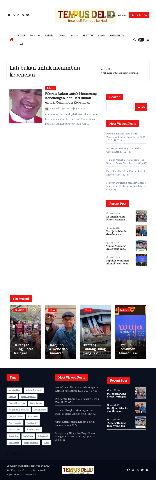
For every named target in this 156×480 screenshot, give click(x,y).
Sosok (101, 35)
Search (114, 97)
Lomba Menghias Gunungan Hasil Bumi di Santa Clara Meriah (125, 161)
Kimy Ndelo (33, 416)
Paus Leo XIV (32, 423)
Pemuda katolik (15, 429)
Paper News (13, 474)
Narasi (62, 35)
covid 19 (12, 396)
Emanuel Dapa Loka (60, 108)
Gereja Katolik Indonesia (19, 410)
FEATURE (88, 35)
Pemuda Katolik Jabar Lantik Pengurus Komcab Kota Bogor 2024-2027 (126, 137)
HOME (21, 35)
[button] (148, 40)
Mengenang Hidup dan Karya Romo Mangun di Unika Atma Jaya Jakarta (126, 184)
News (52, 310)
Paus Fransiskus (15, 423)
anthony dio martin (34, 390)
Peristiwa (35, 35)
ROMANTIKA (117, 35)
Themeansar (29, 474)
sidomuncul (43, 436)
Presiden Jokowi (33, 429)
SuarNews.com (114, 278)
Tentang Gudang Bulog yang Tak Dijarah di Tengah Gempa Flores (116, 250)
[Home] (11, 39)
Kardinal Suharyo (16, 416)
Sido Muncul (14, 442)
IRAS (20, 43)
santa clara (28, 436)
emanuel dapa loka (17, 403)
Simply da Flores (31, 442)
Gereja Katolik (36, 403)
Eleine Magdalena (28, 396)
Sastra (74, 35)
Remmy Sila (13, 436)
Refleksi (49, 35)
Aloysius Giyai (14, 390)
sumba (46, 442)
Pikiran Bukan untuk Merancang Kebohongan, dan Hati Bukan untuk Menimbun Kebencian (71, 97)
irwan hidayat (40, 410)
